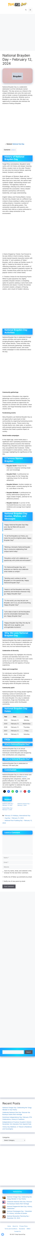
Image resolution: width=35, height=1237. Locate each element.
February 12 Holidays (11, 815)
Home (9, 1226)
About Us (15, 1226)
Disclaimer (22, 1228)
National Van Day (18, 144)
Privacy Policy (23, 1226)
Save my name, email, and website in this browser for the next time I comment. (18, 872)
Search (28, 1052)
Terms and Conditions (11, 1228)
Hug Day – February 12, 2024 (14, 818)
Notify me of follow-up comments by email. (18, 877)
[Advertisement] (17, 33)
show (13, 149)
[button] (26, 10)
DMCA (28, 1228)
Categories (6, 1137)
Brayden (24, 776)
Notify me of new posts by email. (14, 881)
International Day (24, 815)
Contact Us (17, 1231)
